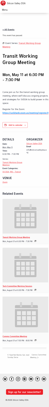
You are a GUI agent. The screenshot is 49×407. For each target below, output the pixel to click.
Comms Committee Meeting (15, 336)
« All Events (8, 29)
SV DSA (6, 171)
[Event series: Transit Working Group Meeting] (35, 241)
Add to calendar (15, 125)
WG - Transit (15, 171)
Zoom (5, 182)
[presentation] (25, 216)
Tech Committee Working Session (17, 286)
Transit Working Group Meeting (16, 237)
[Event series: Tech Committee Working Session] (35, 290)
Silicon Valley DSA (16, 3)
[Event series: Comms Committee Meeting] (35, 340)
